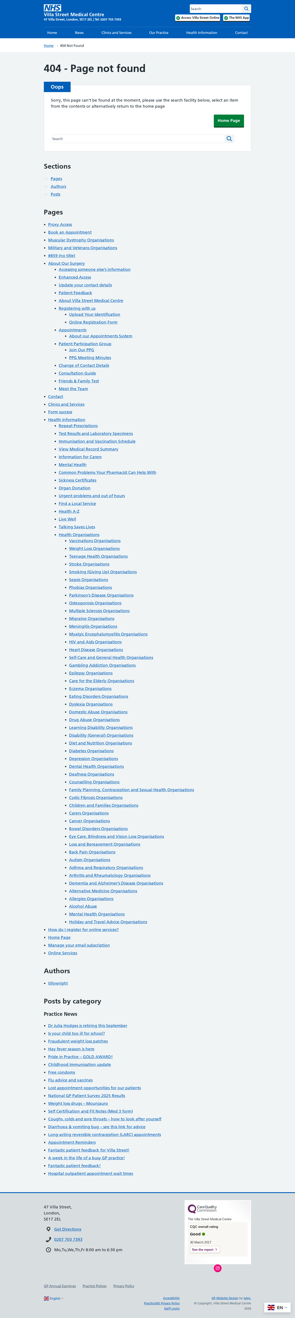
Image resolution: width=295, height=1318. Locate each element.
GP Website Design (225, 1298)
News (79, 32)
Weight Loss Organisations (94, 548)
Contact (241, 32)
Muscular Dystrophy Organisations (81, 240)
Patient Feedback (75, 292)
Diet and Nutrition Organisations (100, 743)
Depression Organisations (93, 758)
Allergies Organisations (91, 898)
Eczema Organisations (90, 688)
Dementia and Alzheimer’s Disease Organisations (116, 883)
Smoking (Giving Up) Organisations (103, 571)
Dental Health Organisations (96, 766)
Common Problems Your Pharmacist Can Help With (107, 472)
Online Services (62, 953)
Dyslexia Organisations (91, 704)
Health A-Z (69, 511)
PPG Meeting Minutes (90, 357)
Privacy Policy (123, 1286)
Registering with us (77, 308)
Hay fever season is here (71, 1048)
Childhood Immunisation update (79, 1064)
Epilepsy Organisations (91, 673)
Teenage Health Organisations (98, 556)
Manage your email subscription (79, 945)
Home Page (229, 120)
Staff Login (172, 1308)
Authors (58, 186)
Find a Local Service (77, 503)
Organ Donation (74, 488)
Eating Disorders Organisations (98, 696)
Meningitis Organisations (93, 626)
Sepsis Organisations (88, 579)
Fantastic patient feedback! (74, 1165)
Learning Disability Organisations (101, 727)
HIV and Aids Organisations (95, 641)
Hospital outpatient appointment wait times (90, 1173)
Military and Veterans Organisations (82, 247)
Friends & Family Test (79, 381)
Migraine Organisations (91, 618)
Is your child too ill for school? (76, 1033)
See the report (202, 1249)
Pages (56, 178)
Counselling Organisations (94, 782)
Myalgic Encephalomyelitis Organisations (108, 634)
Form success (60, 411)
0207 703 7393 (68, 1239)
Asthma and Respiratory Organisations (106, 867)
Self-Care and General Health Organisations (111, 657)
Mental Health (73, 464)
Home (52, 32)
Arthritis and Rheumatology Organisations (110, 875)
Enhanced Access (75, 277)
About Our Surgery (66, 263)
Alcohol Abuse (83, 906)
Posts (55, 194)
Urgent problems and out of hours (92, 495)
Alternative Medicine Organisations (103, 890)
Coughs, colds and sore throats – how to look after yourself (104, 1119)
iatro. (247, 1298)
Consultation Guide (77, 373)
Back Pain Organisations (92, 852)
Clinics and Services (117, 32)
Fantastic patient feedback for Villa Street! (88, 1150)
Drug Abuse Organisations (94, 719)
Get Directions (67, 1229)
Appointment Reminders (72, 1142)
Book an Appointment (70, 232)
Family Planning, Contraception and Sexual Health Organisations (131, 789)
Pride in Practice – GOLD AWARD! (80, 1056)
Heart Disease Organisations (96, 649)
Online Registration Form (93, 322)
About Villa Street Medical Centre (91, 300)
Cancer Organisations (89, 820)
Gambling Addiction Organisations (102, 665)
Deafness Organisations (91, 774)
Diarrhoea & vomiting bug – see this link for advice (97, 1126)
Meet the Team (73, 388)
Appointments (72, 330)
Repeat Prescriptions (78, 425)
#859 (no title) (61, 255)
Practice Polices (94, 1286)
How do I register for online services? (83, 929)
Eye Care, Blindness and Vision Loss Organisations (116, 836)
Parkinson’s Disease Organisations (101, 595)
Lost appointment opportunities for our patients (94, 1087)
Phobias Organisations (90, 587)
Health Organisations (79, 534)
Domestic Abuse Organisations (98, 711)
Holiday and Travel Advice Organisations (108, 921)
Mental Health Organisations (97, 914)
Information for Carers (80, 456)
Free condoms (61, 1072)
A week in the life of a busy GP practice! (86, 1157)
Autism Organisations (89, 859)
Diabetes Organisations (91, 750)
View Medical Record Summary (88, 449)
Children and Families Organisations (103, 805)
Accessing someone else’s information (95, 269)
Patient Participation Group (85, 343)
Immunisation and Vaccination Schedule (97, 441)
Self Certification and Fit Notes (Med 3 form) (90, 1111)
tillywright (58, 983)
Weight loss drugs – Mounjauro (78, 1103)
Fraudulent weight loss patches (78, 1041)
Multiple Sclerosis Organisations (99, 610)
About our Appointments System (100, 336)
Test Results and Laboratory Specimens (96, 433)
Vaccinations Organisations (95, 540)
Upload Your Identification (94, 314)
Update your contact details (85, 285)
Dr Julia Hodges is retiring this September (87, 1025)
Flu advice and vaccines (70, 1080)
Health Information (201, 32)
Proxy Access (60, 224)
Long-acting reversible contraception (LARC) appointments (104, 1134)
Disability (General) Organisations (101, 735)
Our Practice (158, 32)
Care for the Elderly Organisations (101, 680)
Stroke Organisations (89, 564)
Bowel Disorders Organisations (98, 828)
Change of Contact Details (84, 365)
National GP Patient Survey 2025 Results (86, 1095)
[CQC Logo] (202, 1212)
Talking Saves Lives (77, 526)
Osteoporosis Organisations (95, 603)
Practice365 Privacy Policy (162, 1303)
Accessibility (171, 1298)
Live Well (67, 519)
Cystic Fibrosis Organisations (95, 797)
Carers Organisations (89, 813)
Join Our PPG (81, 349)
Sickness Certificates (77, 480)
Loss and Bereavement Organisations (104, 844)
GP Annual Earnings (60, 1286)
